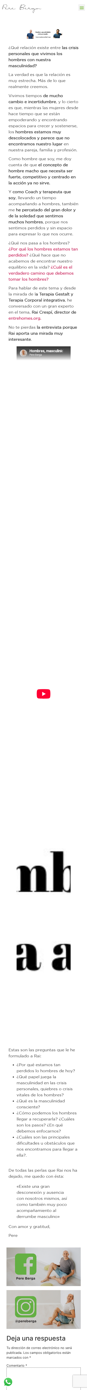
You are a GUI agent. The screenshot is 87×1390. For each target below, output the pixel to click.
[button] (81, 7)
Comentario (16, 1365)
